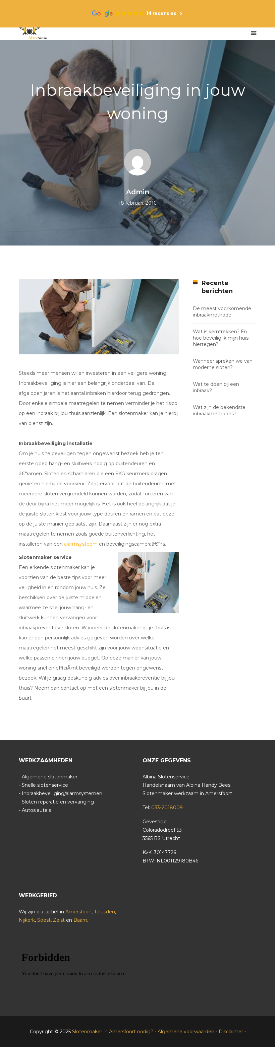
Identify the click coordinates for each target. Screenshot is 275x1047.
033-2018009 (167, 808)
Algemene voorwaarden (186, 1032)
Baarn (80, 920)
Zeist (59, 920)
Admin (137, 192)
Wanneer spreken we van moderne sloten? (223, 364)
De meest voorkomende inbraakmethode (222, 311)
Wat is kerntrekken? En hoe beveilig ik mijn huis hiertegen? (221, 338)
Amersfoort (78, 912)
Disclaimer (231, 1032)
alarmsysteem (81, 544)
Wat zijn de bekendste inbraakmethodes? (219, 410)
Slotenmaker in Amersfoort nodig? (113, 1032)
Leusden (105, 912)
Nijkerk (27, 920)
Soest (44, 920)
